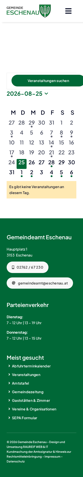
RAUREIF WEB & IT (35, 447)
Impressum (52, 456)
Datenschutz (16, 461)
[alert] (41, 189)
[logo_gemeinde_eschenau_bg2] (29, 6)
